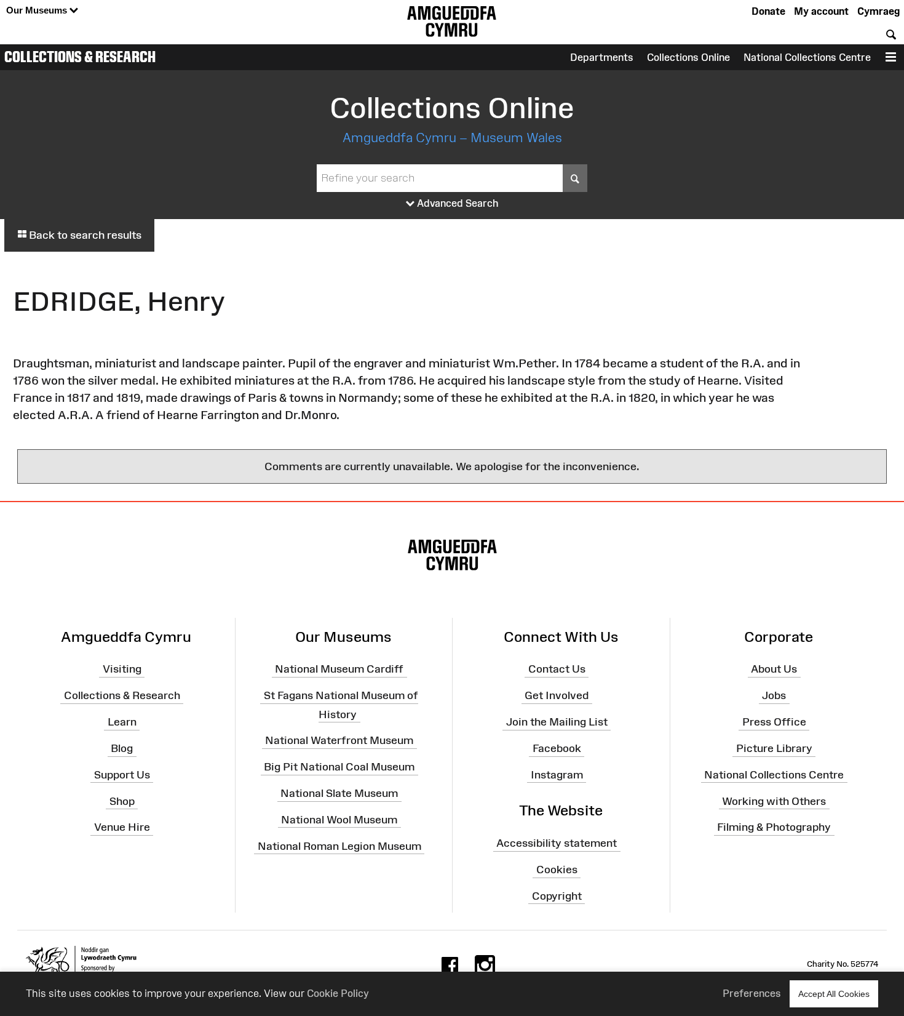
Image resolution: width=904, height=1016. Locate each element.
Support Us (122, 775)
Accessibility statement (556, 843)
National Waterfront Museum (339, 740)
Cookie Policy (338, 993)
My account (821, 11)
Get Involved (557, 695)
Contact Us (556, 669)
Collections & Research (80, 56)
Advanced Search (456, 203)
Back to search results (83, 235)
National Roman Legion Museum (339, 845)
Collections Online (688, 57)
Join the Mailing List (557, 722)
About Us (774, 669)
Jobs (774, 695)
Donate (768, 11)
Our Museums (37, 10)
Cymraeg (878, 11)
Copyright (557, 896)
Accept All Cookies (834, 994)
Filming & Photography (774, 827)
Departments (601, 57)
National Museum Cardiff (339, 669)
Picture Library (774, 748)
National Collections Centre (807, 57)
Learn (122, 722)
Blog (122, 748)
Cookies (556, 869)
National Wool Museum (339, 820)
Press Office (774, 722)
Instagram (557, 775)
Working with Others (774, 800)
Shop (122, 800)
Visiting (122, 669)
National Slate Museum (339, 793)
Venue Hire (122, 827)
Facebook (557, 748)
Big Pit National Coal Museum (339, 767)
